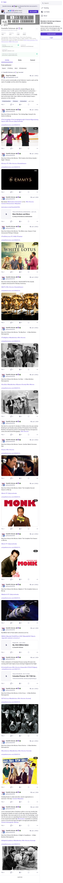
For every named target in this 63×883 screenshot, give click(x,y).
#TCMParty (10, 68)
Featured (32, 60)
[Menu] (36, 28)
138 (2, 34)
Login (51, 37)
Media (19, 60)
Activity (7, 60)
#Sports (4, 68)
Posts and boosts (6, 65)
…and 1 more (31, 101)
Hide (35, 128)
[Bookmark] (29, 104)
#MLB (16, 68)
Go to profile (33, 11)
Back (4, 2)
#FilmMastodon (22, 68)
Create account (51, 34)
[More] (37, 104)
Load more (19, 877)
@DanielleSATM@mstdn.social (8, 30)
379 (10, 34)
